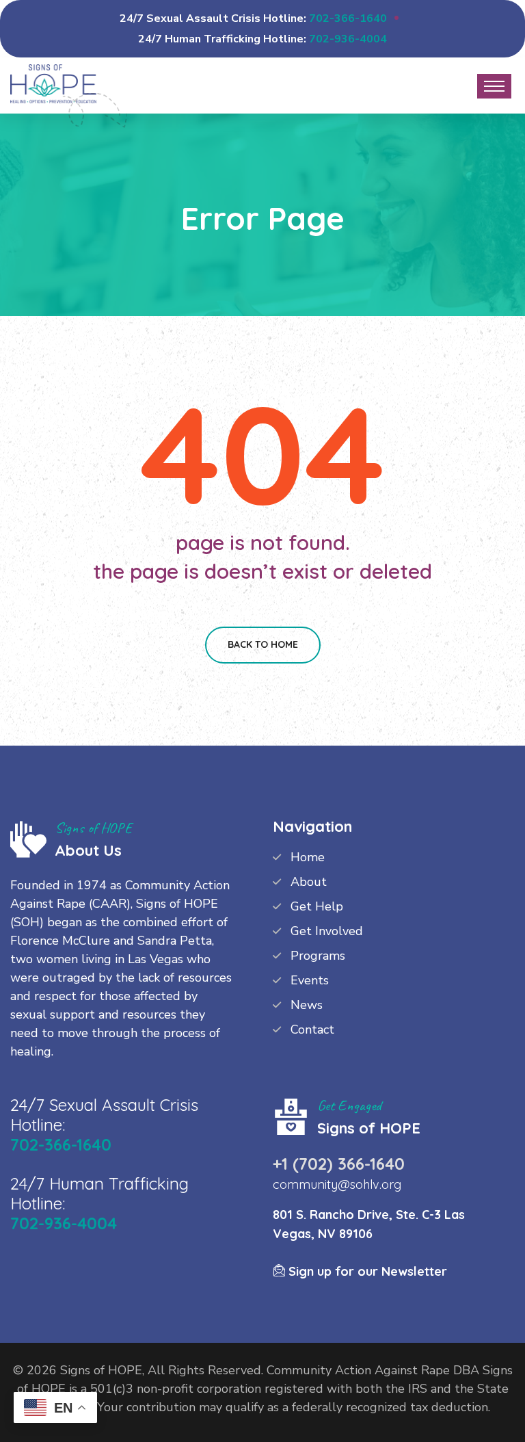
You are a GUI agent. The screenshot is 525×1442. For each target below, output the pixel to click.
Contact (312, 1029)
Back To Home (263, 644)
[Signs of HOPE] (53, 82)
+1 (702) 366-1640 (339, 1163)
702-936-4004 (348, 39)
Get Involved (327, 931)
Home (308, 857)
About (309, 882)
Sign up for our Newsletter (366, 1271)
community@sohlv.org (337, 1184)
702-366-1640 (348, 18)
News (307, 1005)
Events (310, 980)
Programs (318, 955)
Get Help (317, 906)
